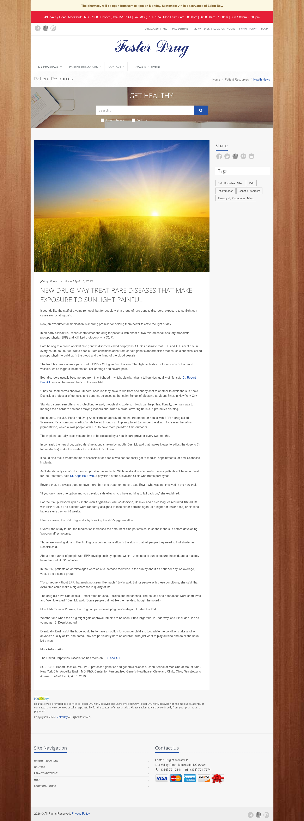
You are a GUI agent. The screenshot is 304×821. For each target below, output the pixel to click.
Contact (115, 67)
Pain (251, 183)
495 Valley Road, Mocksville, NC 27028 (71, 17)
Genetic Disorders (249, 191)
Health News (115, 120)
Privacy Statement (146, 67)
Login (264, 28)
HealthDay (61, 717)
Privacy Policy (81, 813)
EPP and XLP (112, 658)
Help (165, 28)
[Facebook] (38, 28)
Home (216, 79)
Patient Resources (83, 67)
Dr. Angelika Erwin (82, 476)
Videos (142, 120)
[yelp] (61, 30)
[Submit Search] (201, 110)
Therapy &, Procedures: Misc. (236, 198)
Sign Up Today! (248, 28)
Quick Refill (201, 28)
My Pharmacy (48, 67)
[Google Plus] (45, 28)
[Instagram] (53, 28)
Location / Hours (224, 28)
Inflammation (225, 191)
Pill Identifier (181, 28)
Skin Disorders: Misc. (231, 183)
